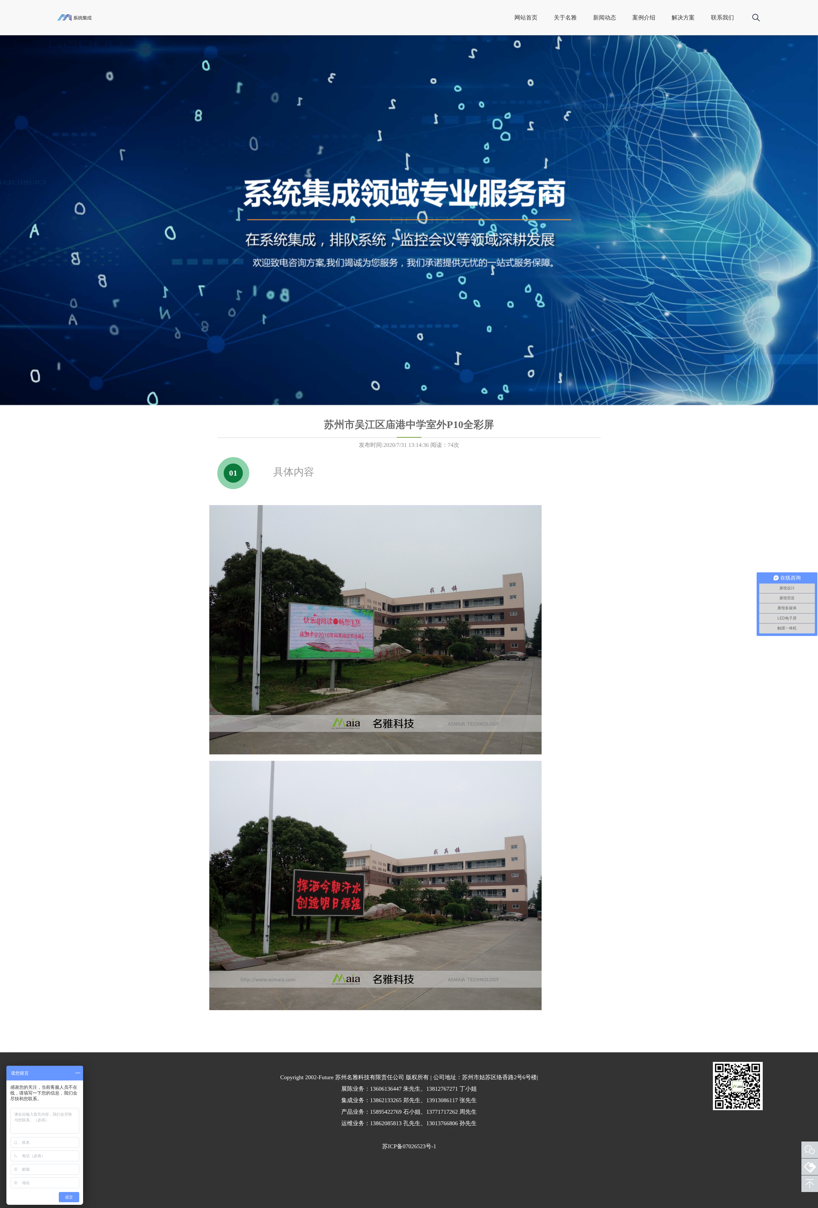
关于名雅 (565, 17)
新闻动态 (604, 17)
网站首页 (525, 17)
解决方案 (683, 17)
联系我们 (722, 17)
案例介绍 (643, 17)
